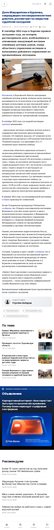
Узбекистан (6, 27)
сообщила (6, 208)
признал (6, 124)
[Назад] (4, 4)
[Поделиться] (50, 3)
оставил (5, 199)
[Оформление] (45, 3)
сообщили (39, 251)
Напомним (7, 95)
